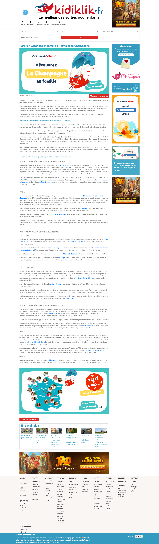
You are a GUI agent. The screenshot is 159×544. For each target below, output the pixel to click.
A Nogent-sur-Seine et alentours (61, 507)
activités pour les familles (82, 278)
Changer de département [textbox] (58, 24)
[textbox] (79, 32)
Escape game (73, 484)
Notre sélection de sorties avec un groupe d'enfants (122, 492)
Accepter (131, 536)
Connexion (39, 24)
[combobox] (59, 22)
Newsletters (30, 24)
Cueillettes (97, 504)
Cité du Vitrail (52, 313)
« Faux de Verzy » (46, 182)
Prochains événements (100, 96)
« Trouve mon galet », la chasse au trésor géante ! (26, 438)
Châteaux (35, 489)
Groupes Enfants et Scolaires (122, 481)
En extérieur (23, 529)
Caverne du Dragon (54, 248)
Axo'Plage (61, 258)
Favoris (46, 24)
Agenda (22, 24)
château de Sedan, (56, 284)
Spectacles (49, 478)
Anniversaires (25, 526)
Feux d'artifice (49, 481)
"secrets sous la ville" (76, 242)
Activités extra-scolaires (109, 504)
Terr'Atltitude (69, 298)
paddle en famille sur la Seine (35, 342)
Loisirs (22, 478)
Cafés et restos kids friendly (109, 487)
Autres (71, 497)
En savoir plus (55, 542)
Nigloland (52, 360)
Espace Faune (88, 326)
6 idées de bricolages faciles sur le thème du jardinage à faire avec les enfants (71, 440)
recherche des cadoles (93, 350)
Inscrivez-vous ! (125, 55)
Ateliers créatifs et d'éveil (22, 508)
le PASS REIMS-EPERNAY (58, 214)
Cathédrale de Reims (64, 165)
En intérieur (22, 532)
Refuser (139, 536)
